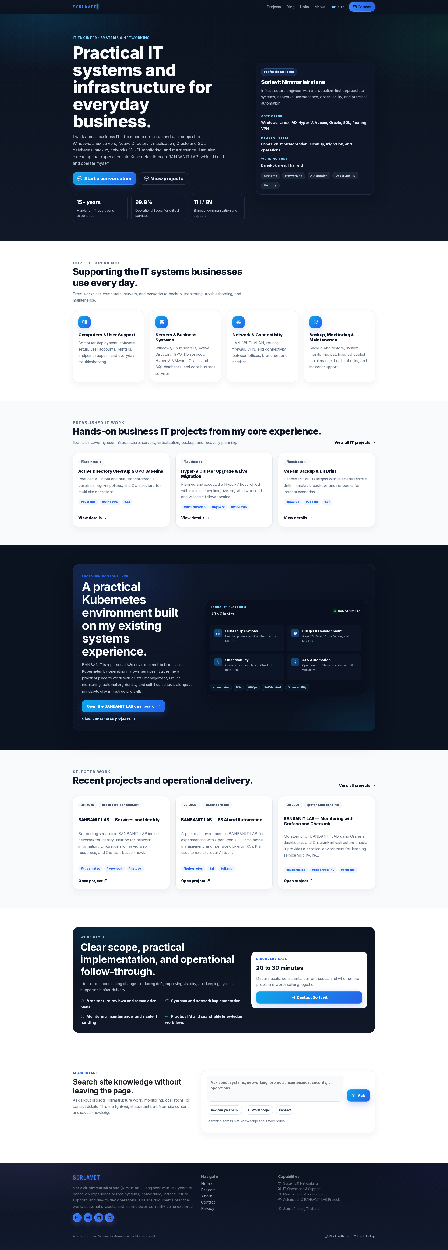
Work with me (339, 1236)
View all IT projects (353, 442)
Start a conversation (108, 178)
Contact (364, 6)
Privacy (207, 1208)
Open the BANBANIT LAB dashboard (121, 706)
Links (304, 6)
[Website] (88, 1217)
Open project (91, 880)
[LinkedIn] (98, 1217)
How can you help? (224, 1110)
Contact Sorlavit (312, 997)
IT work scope (259, 1110)
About (320, 6)
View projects (167, 178)
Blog (290, 6)
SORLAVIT (84, 7)
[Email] (77, 1217)
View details (90, 518)
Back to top (366, 1236)
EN (334, 6)
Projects (274, 6)
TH (342, 6)
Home (206, 1183)
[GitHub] (109, 1217)
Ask (361, 1095)
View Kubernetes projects (107, 719)
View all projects (355, 785)
